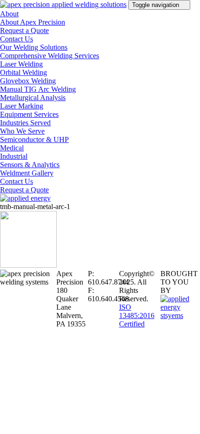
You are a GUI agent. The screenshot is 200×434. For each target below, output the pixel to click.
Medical (12, 148)
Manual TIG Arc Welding (38, 89)
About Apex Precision (32, 22)
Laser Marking (21, 106)
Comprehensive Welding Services (49, 56)
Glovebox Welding (28, 81)
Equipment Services (29, 114)
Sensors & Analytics (30, 165)
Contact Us (16, 39)
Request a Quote (24, 30)
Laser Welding (21, 64)
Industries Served (25, 123)
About (9, 14)
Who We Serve (22, 131)
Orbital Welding (23, 72)
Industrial (13, 156)
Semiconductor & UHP (34, 139)
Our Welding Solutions (33, 47)
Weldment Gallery (26, 173)
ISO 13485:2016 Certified (136, 315)
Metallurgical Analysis (33, 98)
